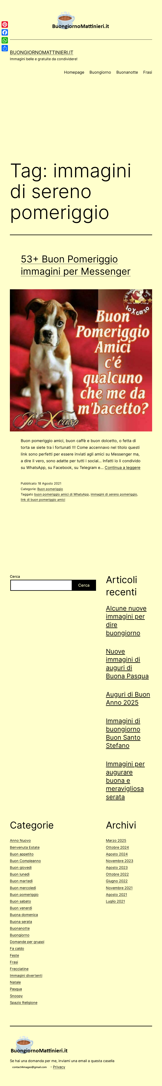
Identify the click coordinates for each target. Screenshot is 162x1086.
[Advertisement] (81, 124)
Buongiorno (100, 72)
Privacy (59, 1067)
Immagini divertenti (26, 975)
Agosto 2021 (116, 894)
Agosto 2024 (117, 854)
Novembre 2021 (119, 888)
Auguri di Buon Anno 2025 (128, 698)
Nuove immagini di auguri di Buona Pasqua (127, 663)
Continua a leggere (122, 467)
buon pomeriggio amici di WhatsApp (61, 494)
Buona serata (21, 922)
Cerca (15, 576)
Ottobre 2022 (117, 874)
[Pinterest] (5, 24)
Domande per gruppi (27, 942)
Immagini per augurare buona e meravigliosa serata (125, 780)
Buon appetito (22, 854)
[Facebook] (5, 32)
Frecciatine (19, 969)
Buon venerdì (21, 908)
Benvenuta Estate (25, 847)
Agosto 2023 (117, 867)
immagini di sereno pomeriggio (114, 494)
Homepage (74, 72)
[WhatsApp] (5, 40)
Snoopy (16, 996)
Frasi (147, 72)
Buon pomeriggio (50, 489)
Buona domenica (24, 915)
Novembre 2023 (119, 861)
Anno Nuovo (20, 840)
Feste (14, 955)
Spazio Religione (23, 1003)
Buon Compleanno (25, 861)
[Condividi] (5, 48)
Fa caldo (17, 948)
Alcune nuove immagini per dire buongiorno (126, 620)
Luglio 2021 (115, 901)
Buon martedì (21, 881)
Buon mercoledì (23, 888)
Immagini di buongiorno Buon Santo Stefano (123, 733)
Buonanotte (127, 72)
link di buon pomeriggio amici (43, 500)
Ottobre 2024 (117, 847)
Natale (15, 982)
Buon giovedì (21, 867)
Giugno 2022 (117, 881)
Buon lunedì (19, 874)
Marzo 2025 (116, 840)
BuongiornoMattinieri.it (41, 52)
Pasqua (16, 989)
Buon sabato (20, 901)
